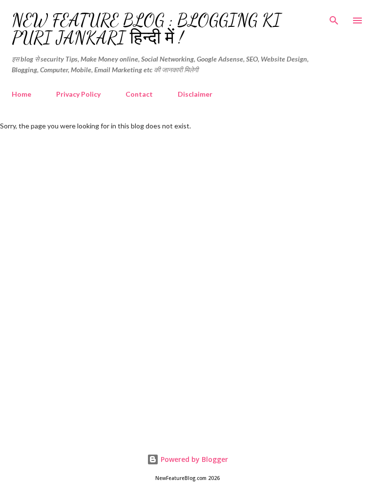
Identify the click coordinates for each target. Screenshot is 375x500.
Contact (139, 94)
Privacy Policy (78, 94)
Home (21, 94)
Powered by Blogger (193, 459)
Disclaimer (195, 94)
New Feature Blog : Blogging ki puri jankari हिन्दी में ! (146, 29)
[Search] (334, 17)
